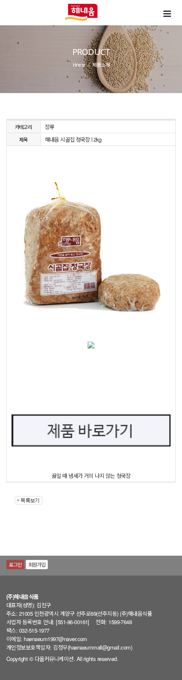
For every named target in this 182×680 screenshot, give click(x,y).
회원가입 (37, 564)
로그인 (15, 564)
